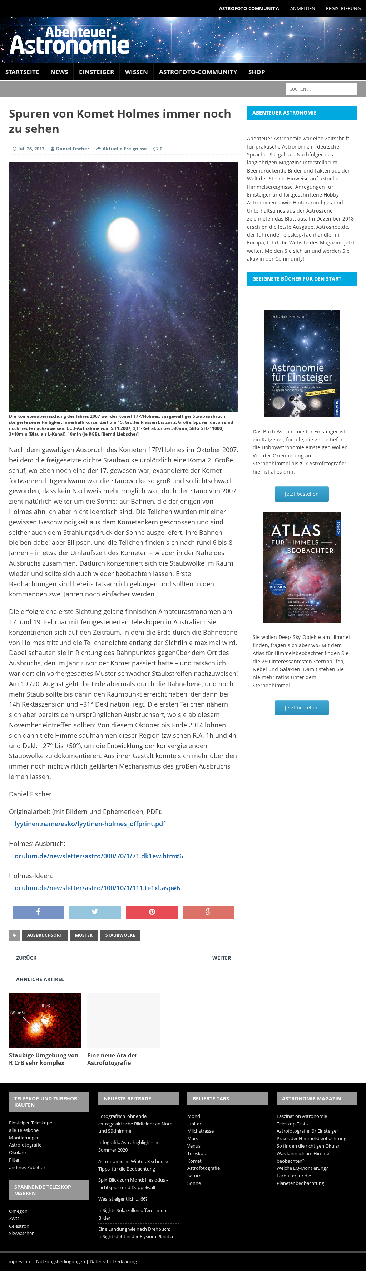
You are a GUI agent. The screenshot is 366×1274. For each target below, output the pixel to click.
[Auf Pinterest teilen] (152, 912)
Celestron (19, 1226)
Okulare (17, 1152)
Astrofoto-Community (198, 72)
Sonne (194, 1183)
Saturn (194, 1175)
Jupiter (194, 1123)
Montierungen (24, 1137)
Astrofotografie (25, 1145)
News (59, 72)
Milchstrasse (200, 1131)
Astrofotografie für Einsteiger (307, 1131)
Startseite (22, 72)
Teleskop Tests (292, 1123)
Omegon (18, 1211)
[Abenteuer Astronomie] (183, 40)
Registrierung (343, 8)
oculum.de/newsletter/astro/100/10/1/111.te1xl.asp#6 (96, 887)
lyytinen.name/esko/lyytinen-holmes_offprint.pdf (89, 823)
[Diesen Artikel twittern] (95, 912)
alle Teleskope (24, 1130)
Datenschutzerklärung (113, 1261)
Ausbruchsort (44, 935)
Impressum (19, 1261)
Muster (84, 935)
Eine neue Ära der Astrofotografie (112, 1059)
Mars (192, 1138)
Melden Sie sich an (287, 250)
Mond (193, 1116)
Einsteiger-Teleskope (30, 1122)
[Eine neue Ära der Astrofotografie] (123, 1044)
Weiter (221, 957)
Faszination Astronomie (302, 1116)
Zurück (26, 957)
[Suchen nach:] (321, 88)
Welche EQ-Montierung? (302, 1168)
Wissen (136, 72)
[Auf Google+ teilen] (208, 912)
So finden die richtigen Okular (308, 1146)
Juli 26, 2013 (31, 148)
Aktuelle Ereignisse (125, 148)
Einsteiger (96, 72)
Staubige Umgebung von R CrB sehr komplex (44, 1059)
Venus (194, 1146)
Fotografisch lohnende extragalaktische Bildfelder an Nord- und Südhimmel (136, 1123)
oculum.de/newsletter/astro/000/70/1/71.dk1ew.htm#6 (98, 856)
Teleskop (196, 1153)
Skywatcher (21, 1233)
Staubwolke (120, 935)
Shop (256, 72)
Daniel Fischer (72, 148)
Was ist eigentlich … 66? (123, 1199)
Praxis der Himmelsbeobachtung (311, 1138)
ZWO (14, 1218)
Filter (14, 1160)
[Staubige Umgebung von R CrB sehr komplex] (45, 1044)
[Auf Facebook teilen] (38, 912)
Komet (194, 1161)
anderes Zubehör (27, 1167)
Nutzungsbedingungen (60, 1261)
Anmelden (302, 8)
